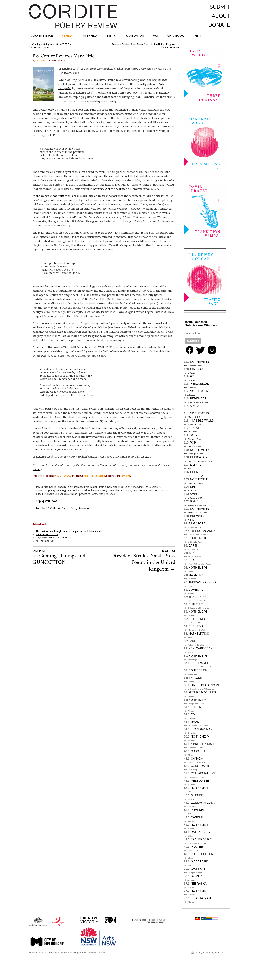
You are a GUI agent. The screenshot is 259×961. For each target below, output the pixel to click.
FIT (192, 376)
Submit (220, 7)
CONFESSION (198, 670)
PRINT (197, 35)
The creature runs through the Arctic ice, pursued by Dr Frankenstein (69, 531)
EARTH (193, 545)
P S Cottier (40, 60)
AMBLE (195, 494)
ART (156, 35)
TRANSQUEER (199, 596)
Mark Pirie (88, 476)
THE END (197, 707)
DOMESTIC (196, 589)
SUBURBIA (196, 626)
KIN (192, 486)
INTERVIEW (90, 35)
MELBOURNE (200, 780)
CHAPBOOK (175, 35)
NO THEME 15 (199, 361)
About (221, 16)
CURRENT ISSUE (42, 35)
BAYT (192, 552)
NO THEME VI (198, 655)
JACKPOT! (198, 868)
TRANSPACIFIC (201, 839)
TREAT (194, 427)
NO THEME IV (200, 736)
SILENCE (197, 795)
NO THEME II (199, 824)
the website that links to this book (57, 196)
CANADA (197, 758)
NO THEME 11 (199, 479)
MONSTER (196, 574)
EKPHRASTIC (200, 663)
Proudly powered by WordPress (210, 952)
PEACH (194, 560)
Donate (219, 25)
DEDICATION (199, 457)
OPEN (194, 472)
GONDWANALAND (203, 802)
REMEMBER (198, 398)
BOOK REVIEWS (64, 476)
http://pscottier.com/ (47, 501)
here (148, 456)
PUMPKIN (197, 809)
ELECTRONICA (201, 898)
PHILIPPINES (197, 618)
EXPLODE (195, 677)
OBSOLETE (198, 751)
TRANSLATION (134, 35)
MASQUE (197, 817)
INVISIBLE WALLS (202, 420)
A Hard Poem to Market (47, 534)
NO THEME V (197, 699)
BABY (194, 435)
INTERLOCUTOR (202, 854)
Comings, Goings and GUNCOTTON (51, 44)
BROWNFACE (199, 516)
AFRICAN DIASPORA (202, 582)
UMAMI (195, 721)
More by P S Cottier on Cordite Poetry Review (62, 508)
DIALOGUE (197, 369)
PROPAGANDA (205, 530)
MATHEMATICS (199, 633)
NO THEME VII (198, 611)
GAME (194, 501)
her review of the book (107, 188)
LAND (192, 641)
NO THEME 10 (199, 508)
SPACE (195, 405)
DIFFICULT (196, 604)
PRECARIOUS (199, 383)
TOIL (194, 714)
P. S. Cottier (99, 476)
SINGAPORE (197, 523)
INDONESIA (198, 846)
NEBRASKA (199, 883)
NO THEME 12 (199, 450)
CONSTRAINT (200, 766)
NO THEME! (198, 890)
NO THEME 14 (199, 391)
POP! (193, 442)
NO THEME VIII (198, 567)
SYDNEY (197, 876)
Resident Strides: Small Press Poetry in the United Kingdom (144, 44)
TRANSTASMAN (201, 729)
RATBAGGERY (201, 832)
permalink (125, 476)
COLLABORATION (203, 773)
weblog (37, 469)
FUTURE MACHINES (202, 692)
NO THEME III (200, 787)
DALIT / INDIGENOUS (205, 685)
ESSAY (111, 35)
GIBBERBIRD (199, 861)
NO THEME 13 (199, 413)
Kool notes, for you (45, 541)
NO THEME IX (198, 538)
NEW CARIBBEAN (201, 648)
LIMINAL (195, 464)
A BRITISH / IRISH (202, 743)
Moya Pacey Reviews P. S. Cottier (51, 537)
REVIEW (67, 35)
